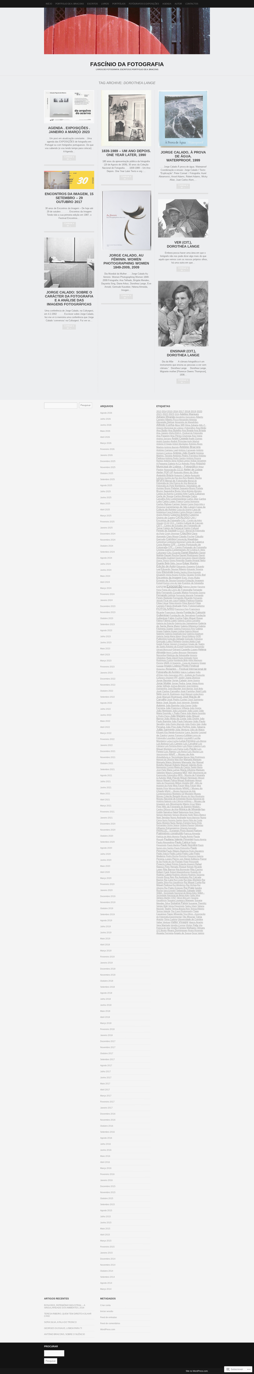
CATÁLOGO (183, 517)
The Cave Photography (182, 911)
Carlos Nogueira (191, 501)
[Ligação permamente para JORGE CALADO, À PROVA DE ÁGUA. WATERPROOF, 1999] (183, 147)
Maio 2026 (105, 431)
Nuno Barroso (193, 817)
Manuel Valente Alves (191, 765)
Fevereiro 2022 (107, 739)
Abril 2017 (105, 1089)
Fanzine (201, 587)
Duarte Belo (163, 563)
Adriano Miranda (165, 417)
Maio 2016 (105, 1156)
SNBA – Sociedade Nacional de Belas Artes (180, 894)
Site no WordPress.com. (197, 1371)
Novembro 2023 (107, 612)
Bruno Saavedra (165, 491)
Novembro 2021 (107, 757)
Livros (105, 4)
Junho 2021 (105, 787)
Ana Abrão (201, 428)
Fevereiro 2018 (107, 1029)
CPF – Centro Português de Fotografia (187, 547)
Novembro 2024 (107, 540)
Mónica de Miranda (190, 809)
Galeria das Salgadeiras (186, 623)
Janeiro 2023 (106, 673)
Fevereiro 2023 (107, 667)
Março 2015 (105, 1241)
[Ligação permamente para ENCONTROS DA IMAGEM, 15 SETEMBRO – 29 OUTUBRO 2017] (69, 188)
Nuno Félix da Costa (192, 820)
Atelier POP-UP (164, 472)
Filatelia (199, 600)
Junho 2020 (105, 860)
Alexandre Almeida (188, 419)
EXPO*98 (161, 586)
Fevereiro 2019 (107, 957)
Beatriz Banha (194, 478)
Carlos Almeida (182, 496)
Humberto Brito (181, 660)
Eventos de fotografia (193, 583)
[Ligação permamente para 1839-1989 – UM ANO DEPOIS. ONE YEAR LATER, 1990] (126, 145)
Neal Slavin (194, 812)
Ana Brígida (200, 430)
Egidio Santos (180, 572)
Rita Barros (169, 869)
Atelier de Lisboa (193, 469)
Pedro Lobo (188, 853)
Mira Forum (178, 785)
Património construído (169, 833)
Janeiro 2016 (106, 1180)
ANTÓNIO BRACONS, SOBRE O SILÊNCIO (64, 1334)
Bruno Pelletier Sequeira (176, 488)
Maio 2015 (105, 1228)
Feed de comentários (110, 1323)
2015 (170, 411)
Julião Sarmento (165, 729)
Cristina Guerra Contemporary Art (173, 550)
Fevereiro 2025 (107, 521)
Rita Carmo (196, 869)
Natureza (183, 812)
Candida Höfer (181, 494)
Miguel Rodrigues (186, 780)
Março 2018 (105, 1023)
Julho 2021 (105, 781)
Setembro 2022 (107, 697)
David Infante (198, 558)
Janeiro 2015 (106, 1253)
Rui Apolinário (182, 877)
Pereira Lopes (164, 858)
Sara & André (169, 890)
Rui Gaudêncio (176, 882)
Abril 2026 (105, 437)
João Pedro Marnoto (175, 724)
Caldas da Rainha (164, 494)
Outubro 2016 (106, 1126)
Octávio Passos (187, 825)
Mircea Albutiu (175, 788)
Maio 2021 (105, 793)
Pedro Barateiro (196, 851)
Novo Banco (200, 814)
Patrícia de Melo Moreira (167, 836)
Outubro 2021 (106, 763)
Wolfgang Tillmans (195, 928)
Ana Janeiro (162, 433)
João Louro (192, 710)
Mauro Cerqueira (174, 772)
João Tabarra (198, 726)
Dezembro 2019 (107, 896)
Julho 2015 (105, 1216)
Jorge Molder (163, 683)
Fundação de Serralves (182, 615)
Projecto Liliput (163, 864)
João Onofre (193, 718)
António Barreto (171, 447)
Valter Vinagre (179, 922)
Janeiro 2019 (106, 963)
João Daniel (185, 705)
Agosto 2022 (106, 703)
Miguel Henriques (188, 778)
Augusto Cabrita (182, 475)
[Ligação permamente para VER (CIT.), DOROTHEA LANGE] (183, 236)
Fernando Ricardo (183, 598)
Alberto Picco (172, 419)
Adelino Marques (189, 414)
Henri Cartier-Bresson (176, 652)
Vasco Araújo (196, 922)
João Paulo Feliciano (182, 721)
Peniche (183, 856)
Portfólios (118, 4)
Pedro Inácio (162, 853)
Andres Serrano (163, 438)
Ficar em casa (170, 600)
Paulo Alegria (200, 839)
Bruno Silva (180, 491)
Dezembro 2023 (107, 606)
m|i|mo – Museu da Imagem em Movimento (180, 802)
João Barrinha (173, 705)
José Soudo (169, 702)
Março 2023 (105, 660)
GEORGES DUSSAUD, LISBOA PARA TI (63, 1328)
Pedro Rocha (172, 856)
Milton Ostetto (182, 783)
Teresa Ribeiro (197, 909)
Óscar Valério (198, 933)
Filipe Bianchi (188, 603)
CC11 (166, 523)
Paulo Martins (173, 845)
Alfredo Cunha (165, 424)
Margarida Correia (165, 767)
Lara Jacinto (191, 732)
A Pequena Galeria (165, 463)
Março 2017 (105, 1096)
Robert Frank (162, 872)
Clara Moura (172, 536)
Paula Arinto (186, 836)
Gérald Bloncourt (164, 649)
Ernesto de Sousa (166, 580)
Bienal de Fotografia (176, 480)
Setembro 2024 (107, 552)
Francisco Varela (174, 612)
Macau (187, 757)
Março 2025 (105, 515)
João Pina (171, 727)
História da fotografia (177, 655)
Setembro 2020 (107, 842)
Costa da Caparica (194, 542)
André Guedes (163, 441)
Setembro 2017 (107, 1059)
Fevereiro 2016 (107, 1174)
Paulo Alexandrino (165, 842)
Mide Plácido (173, 778)
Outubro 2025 (106, 473)
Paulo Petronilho (182, 848)
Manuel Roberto (172, 765)
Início (49, 4)
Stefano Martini (163, 898)
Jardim (181, 678)
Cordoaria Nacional (175, 542)
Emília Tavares (186, 574)
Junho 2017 (105, 1077)
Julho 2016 (105, 1144)
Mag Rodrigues (197, 757)
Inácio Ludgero (188, 672)
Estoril (159, 583)
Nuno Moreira (163, 823)
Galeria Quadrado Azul (175, 634)
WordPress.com (107, 1329)
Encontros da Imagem (168, 577)
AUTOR (178, 4)
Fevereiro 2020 (107, 884)
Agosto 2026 (106, 413)
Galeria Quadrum (195, 634)
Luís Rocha (193, 751)
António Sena (170, 461)
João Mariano (178, 716)
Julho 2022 (105, 709)
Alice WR (180, 425)
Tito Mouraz (188, 916)
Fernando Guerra (197, 592)
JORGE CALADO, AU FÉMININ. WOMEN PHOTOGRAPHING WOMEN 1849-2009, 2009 (126, 261)
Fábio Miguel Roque (193, 618)
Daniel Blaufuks (190, 552)
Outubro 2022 (106, 691)
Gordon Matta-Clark (191, 641)
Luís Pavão (190, 748)
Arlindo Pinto (188, 463)
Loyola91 (188, 738)
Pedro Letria (176, 853)
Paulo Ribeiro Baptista (177, 851)
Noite (190, 815)
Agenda (166, 4)
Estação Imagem (194, 580)
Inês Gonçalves (171, 675)
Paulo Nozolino (189, 845)
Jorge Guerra (193, 680)
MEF (185, 772)
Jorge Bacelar (164, 680)
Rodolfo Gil (195, 872)
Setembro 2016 (107, 1132)
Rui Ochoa (191, 885)
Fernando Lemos (166, 595)
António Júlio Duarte (184, 452)
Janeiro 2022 (106, 745)
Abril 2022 (105, 727)
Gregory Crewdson (179, 644)
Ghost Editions (188, 636)
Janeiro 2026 (106, 455)
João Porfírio (183, 727)
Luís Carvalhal (190, 744)
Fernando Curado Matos (175, 592)
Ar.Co (178, 463)
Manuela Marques (192, 759)
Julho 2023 (105, 636)
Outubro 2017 (106, 1053)
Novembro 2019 (107, 902)
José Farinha (187, 691)
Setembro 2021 (107, 769)
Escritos (92, 4)
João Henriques (164, 710)
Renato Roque (178, 866)
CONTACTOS (191, 4)
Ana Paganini (163, 436)
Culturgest (161, 552)
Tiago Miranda (175, 914)
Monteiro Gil (178, 793)
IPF (176, 678)
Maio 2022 (105, 721)
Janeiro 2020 (106, 890)
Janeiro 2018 (106, 1035)
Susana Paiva (179, 903)
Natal (175, 812)
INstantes (160, 669)
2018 (187, 411)
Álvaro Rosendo (195, 930)
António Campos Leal (167, 450)
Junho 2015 (105, 1222)
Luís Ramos (170, 751)
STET (173, 898)
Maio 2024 (105, 576)
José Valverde (183, 702)
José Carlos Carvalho (168, 691)
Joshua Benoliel (178, 686)
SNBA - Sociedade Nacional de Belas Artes (176, 893)
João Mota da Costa (175, 718)
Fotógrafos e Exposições (144, 4)
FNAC (185, 606)
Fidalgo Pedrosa (186, 600)
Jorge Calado (179, 680)
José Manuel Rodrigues (169, 696)
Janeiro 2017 (106, 1108)
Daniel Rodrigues (188, 555)
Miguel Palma (170, 780)
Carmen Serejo (179, 504)
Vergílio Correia (178, 925)
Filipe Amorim (175, 603)
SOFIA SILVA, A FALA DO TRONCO (60, 1322)
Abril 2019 (105, 944)
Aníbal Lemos (183, 461)
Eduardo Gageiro (185, 566)
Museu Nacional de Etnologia (171, 799)
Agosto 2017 (106, 1065)
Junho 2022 (105, 715)
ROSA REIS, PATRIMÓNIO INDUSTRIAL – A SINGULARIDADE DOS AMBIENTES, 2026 (64, 1306)
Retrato (190, 867)
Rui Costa (178, 880)
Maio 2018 (105, 1011)
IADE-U (168, 663)
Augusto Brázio (165, 475)
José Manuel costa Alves (192, 694)
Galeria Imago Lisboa (173, 631)
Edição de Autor (166, 566)
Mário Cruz (189, 804)
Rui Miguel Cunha (192, 882)
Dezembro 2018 (107, 969)
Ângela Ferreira (164, 933)
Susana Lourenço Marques (180, 900)
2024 (177, 414)
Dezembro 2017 (107, 1041)
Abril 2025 (105, 509)
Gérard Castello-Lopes (185, 649)
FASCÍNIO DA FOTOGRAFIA (127, 31)
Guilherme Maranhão (194, 646)
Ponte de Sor (168, 861)
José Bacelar (174, 688)
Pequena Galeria (195, 856)
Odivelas (199, 825)
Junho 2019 (105, 932)
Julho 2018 (105, 999)
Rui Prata (189, 887)
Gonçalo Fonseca (194, 639)
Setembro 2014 (107, 1277)
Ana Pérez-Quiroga (180, 435)
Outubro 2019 (106, 908)
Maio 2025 (105, 503)
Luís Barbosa (162, 744)
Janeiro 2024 (106, 600)
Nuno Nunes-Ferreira (180, 823)
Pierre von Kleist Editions (185, 858)
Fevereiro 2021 (107, 812)
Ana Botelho (174, 430)
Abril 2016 (105, 1162)
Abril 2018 (105, 1017)
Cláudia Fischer (187, 536)
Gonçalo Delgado (175, 639)
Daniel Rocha (171, 555)
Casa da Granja (184, 509)
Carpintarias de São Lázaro (181, 506)
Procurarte (194, 861)
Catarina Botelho (180, 514)
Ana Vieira (197, 436)
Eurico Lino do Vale (172, 583)
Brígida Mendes (194, 491)
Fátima (159, 620)
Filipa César (162, 603)
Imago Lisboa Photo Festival (181, 665)
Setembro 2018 (107, 987)
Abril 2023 (105, 654)
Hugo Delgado (185, 658)
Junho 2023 (105, 642)
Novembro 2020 (107, 830)
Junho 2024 (105, 570)
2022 (165, 414)
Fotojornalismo (196, 606)
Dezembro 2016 (107, 1114)
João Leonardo (179, 711)
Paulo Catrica (182, 842)
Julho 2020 (105, 854)
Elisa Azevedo (194, 572)
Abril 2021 (105, 799)
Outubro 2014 (106, 1271)
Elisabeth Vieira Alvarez (167, 575)
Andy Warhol (193, 441)
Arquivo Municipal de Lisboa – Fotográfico (180, 465)
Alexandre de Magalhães (186, 422)
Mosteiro (189, 793)
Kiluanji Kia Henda (165, 732)
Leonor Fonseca (176, 735)
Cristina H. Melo (197, 550)
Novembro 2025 (107, 467)
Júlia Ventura (182, 729)
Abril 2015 (105, 1234)
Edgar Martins (190, 563)
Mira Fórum (190, 785)
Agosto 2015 (106, 1210)
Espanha (180, 580)
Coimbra (171, 539)
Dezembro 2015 (107, 1186)
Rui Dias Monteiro (192, 880)
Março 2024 (105, 588)
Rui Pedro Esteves (173, 888)
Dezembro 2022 (107, 679)
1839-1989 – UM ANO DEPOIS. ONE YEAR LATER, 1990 (126, 153)
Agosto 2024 (106, 558)
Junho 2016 (105, 1150)
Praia (185, 861)
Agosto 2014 (106, 1283)
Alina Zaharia (191, 425)
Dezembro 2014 (107, 1259)
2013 (158, 411)
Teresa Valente (163, 911)
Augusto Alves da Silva (186, 472)
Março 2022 (105, 733)
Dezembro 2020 (107, 824)
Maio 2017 (105, 1083)
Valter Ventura (163, 922)
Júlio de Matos (197, 729)
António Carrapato (187, 450)
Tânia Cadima (170, 919)
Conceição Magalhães (187, 539)
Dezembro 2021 (107, 751)
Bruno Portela (196, 488)
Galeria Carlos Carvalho (188, 620)
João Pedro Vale (193, 724)
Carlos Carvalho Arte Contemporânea (176, 497)
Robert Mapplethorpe (180, 872)
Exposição (174, 586)
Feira (158, 590)
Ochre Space (173, 825)
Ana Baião (162, 430)
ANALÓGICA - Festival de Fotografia (186, 433)
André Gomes (195, 438)
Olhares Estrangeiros (168, 828)
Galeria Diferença (189, 626)
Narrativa (167, 812)
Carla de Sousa (164, 496)
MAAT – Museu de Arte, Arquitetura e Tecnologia (175, 755)
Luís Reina (182, 751)
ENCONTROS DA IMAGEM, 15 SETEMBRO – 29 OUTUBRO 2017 (69, 198)
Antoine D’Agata (164, 444)
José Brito (198, 688)
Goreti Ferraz (163, 644)
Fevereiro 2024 (107, 594)
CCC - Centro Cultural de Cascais (186, 523)
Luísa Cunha (173, 741)
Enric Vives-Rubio (191, 577)
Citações (185, 533)
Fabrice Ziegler (190, 587)
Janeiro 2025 (106, 528)
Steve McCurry (184, 898)
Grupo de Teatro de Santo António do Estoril (180, 645)
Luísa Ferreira (187, 740)
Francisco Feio (182, 609)
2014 (164, 411)
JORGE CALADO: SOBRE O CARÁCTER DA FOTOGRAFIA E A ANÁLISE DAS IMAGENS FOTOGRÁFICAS (69, 298)
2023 (171, 414)
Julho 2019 (105, 926)
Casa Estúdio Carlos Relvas (179, 512)
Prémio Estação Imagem (183, 864)
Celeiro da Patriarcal (173, 528)
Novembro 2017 (107, 1047)
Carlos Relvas (164, 504)
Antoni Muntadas (180, 444)
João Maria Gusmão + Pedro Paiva (180, 712)
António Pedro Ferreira (185, 455)
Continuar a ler (69, 158)
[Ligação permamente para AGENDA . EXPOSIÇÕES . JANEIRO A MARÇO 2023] (69, 122)
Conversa (161, 542)
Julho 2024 (105, 564)
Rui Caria (168, 880)
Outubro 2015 (106, 1198)
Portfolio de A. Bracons (69, 4)
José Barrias (187, 688)
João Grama (195, 708)
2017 (181, 411)
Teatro (167, 908)
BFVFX (160, 480)
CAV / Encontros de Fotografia (176, 519)
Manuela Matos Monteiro (168, 762)
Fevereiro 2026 (107, 449)
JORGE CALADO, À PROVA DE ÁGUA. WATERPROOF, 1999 (183, 156)
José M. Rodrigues (171, 694)
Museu (197, 794)
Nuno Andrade (178, 817)
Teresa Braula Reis (181, 909)
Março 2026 (105, 443)
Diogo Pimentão (177, 560)
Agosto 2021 (106, 775)
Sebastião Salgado (185, 890)
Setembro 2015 (107, 1204)
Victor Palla (192, 925)
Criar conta (105, 1305)
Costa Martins (163, 544)
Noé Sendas (163, 817)
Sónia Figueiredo (176, 906)
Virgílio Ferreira (178, 928)
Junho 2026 (105, 425)
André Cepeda (180, 438)
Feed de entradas (108, 1317)
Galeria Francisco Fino (184, 629)
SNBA (198, 890)
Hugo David (172, 658)
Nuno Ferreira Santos (172, 820)
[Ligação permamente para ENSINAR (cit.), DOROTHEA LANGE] (183, 345)
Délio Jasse (176, 563)
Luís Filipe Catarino (191, 746)
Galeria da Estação (165, 623)
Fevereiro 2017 (107, 1102)
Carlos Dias (192, 499)
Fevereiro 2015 (107, 1247)
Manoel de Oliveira (165, 759)
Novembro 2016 (107, 1120)
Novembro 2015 (107, 1192)
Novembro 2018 (107, 975)
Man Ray (179, 759)
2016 (175, 411)
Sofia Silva (195, 895)
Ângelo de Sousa (182, 933)
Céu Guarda (174, 552)
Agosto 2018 (106, 993)
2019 (193, 411)
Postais (179, 861)
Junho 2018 (105, 1005)
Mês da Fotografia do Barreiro (177, 807)
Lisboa (188, 735)
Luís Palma (178, 749)
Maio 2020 (105, 866)
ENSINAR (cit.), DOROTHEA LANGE (183, 353)
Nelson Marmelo (164, 815)
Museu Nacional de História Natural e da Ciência (180, 800)
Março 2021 (105, 805)
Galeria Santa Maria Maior (168, 636)
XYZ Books (161, 930)
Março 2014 (105, 1289)
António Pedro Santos (175, 458)
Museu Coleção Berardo (168, 796)
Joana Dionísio (192, 677)
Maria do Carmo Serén (185, 767)
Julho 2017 (105, 1071)
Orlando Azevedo (188, 828)
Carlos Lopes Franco (172, 501)
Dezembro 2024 (107, 534)
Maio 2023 (105, 648)
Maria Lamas (173, 770)
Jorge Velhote (163, 686)
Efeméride (167, 572)
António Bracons (190, 447)
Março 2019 (105, 950)
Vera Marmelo (163, 925)
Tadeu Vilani (191, 906)
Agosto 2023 (106, 630)
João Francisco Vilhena (177, 708)
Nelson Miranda (179, 815)
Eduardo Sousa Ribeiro (173, 569)
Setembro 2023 (107, 624)
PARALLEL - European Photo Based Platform (179, 830)
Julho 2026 (105, 419)
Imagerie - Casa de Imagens (185, 663)
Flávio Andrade (173, 605)
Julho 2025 (105, 491)
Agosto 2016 (106, 1138)
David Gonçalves (183, 558)
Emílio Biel (200, 574)
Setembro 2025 (107, 479)
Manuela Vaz (189, 762)
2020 (199, 411)
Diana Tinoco (162, 560)
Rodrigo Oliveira (180, 875)
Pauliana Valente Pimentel (178, 839)
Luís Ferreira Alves (173, 746)
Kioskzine (179, 732)
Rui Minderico (179, 885)
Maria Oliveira (187, 770)
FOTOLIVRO (165, 609)
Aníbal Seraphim (198, 461)
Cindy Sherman (172, 533)
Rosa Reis (169, 877)
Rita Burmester (183, 869)
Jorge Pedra (178, 683)
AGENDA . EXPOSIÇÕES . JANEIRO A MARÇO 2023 (69, 130)
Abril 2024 (105, 582)
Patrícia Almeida (192, 833)
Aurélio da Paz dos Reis (175, 478)
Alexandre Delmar (165, 422)
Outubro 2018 (106, 981)
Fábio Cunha (175, 618)
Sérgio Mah (162, 906)
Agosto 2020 (106, 848)
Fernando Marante (185, 595)
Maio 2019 (105, 938)
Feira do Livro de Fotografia (177, 589)
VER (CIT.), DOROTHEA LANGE (183, 244)
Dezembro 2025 (107, 461)
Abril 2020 (105, 872)
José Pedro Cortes (177, 699)
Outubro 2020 (106, 836)
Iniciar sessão (106, 1311)
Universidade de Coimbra (190, 919)
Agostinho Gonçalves (185, 417)
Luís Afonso (200, 741)
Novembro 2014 (107, 1265)
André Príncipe (179, 441)
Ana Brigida (188, 430)
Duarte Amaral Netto (195, 560)
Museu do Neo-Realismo (192, 796)
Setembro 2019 (107, 914)
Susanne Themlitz (197, 903)
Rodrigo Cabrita (164, 874)
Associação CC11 (173, 469)
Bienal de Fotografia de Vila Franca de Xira (176, 482)
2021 (159, 414)
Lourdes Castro (174, 738)
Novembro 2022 (107, 685)
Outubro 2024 (106, 546)
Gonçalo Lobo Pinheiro (168, 641)
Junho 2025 (105, 497)
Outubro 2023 (106, 618)
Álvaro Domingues (177, 930)
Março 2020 (105, 878)
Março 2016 (105, 1168)
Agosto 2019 (106, 920)
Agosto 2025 (106, 485)
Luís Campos (176, 744)
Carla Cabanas (196, 493)
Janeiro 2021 (106, 818)
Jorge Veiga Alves (195, 683)
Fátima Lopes (170, 620)
